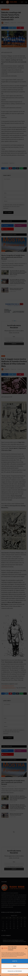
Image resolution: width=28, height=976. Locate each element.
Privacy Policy (12, 974)
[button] (26, 948)
